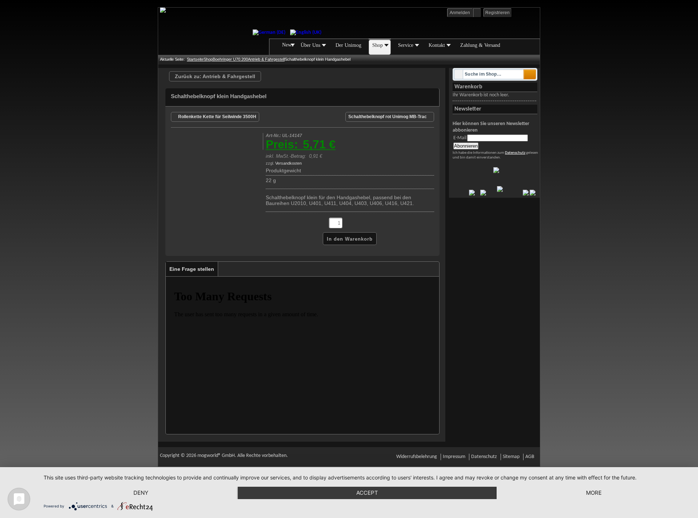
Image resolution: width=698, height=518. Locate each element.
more (594, 492)
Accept (367, 492)
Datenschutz (515, 153)
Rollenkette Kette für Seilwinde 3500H (217, 116)
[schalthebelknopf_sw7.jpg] (211, 147)
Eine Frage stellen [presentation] (191, 269)
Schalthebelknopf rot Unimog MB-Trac (387, 116)
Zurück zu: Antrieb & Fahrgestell (215, 76)
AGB (529, 456)
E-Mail (459, 138)
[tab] (192, 269)
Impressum (454, 456)
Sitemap (511, 456)
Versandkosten (288, 163)
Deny (140, 492)
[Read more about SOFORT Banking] (472, 194)
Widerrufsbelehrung (416, 456)
